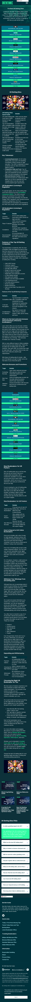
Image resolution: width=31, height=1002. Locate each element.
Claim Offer (15, 30)
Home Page (22, 744)
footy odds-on (8, 743)
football (22, 741)
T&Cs (15, 43)
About (4, 954)
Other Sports (14, 737)
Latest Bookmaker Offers (9, 930)
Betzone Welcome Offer (9, 940)
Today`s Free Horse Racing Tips (11, 922)
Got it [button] (16, 997)
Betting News (6, 927)
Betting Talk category (19, 732)
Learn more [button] (7, 993)
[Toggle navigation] (27, 3)
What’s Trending (21, 736)
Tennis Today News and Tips (10, 925)
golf (14, 743)
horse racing (19, 743)
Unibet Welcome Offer (8, 944)
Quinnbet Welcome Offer (9, 942)
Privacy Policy (6, 957)
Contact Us (5, 959)
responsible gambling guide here (20, 978)
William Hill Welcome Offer (9, 937)
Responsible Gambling (8, 952)
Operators (7, 737)
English (4, 896)
